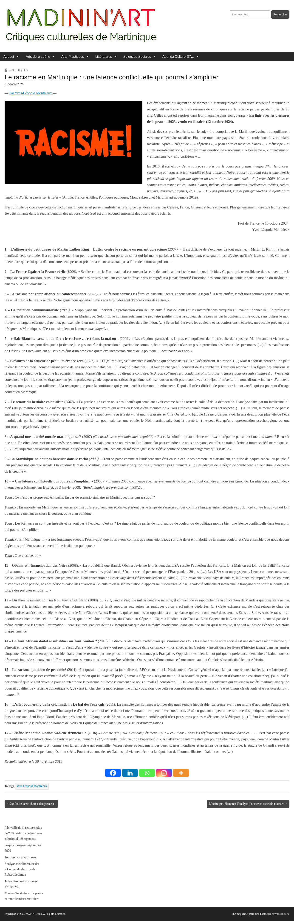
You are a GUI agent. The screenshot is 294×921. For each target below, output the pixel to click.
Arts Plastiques (72, 56)
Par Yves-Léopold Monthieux (31, 93)
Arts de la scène (38, 56)
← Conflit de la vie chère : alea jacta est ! (31, 804)
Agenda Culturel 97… (178, 56)
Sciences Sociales (137, 56)
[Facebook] (113, 773)
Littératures (103, 56)
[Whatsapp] (147, 773)
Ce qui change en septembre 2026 (23, 848)
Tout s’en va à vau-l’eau (20, 857)
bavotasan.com (280, 913)
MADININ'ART (34, 913)
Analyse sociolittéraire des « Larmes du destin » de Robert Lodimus (22, 869)
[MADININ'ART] (81, 22)
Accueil (8, 56)
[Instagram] (164, 773)
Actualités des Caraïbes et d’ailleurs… (21, 884)
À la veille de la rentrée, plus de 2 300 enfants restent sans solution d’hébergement (23, 833)
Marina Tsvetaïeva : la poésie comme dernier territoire (24, 896)
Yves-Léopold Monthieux (32, 786)
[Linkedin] (130, 773)
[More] (181, 773)
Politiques (18, 70)
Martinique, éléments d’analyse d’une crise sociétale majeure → (248, 804)
